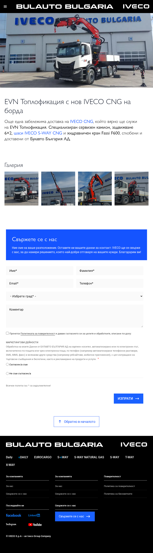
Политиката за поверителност (38, 333)
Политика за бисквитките (118, 493)
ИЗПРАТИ (125, 398)
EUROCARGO (42, 457)
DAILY (23, 457)
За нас (9, 486)
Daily (9, 457)
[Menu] (5, 6)
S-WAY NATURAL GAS (89, 457)
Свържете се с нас (16, 493)
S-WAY (62, 457)
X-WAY (10, 465)
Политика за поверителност (119, 486)
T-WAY (129, 457)
